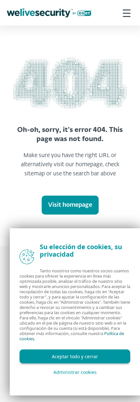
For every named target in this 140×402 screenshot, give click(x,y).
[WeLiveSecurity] (49, 13)
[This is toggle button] (127, 12)
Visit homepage (70, 205)
